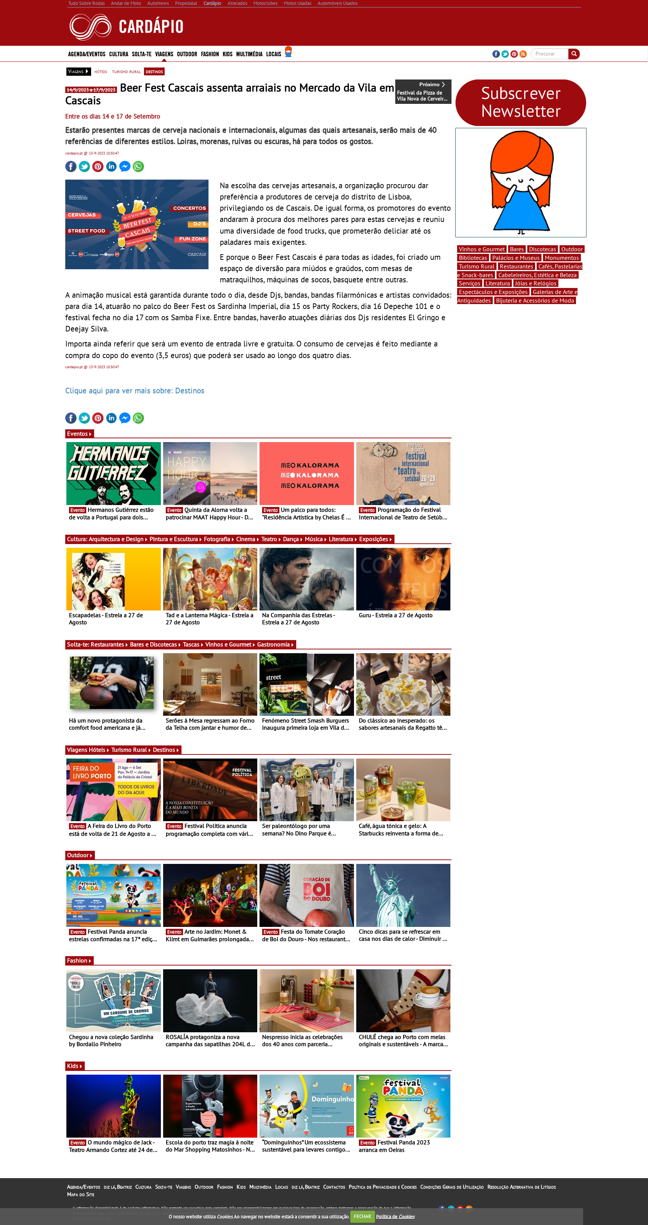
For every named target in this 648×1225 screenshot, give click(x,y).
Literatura (341, 539)
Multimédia (260, 1186)
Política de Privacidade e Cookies (383, 1186)
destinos (154, 71)
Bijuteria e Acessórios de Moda (535, 300)
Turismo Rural (129, 749)
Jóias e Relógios (535, 283)
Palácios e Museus (516, 257)
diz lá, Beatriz (118, 1186)
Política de (395, 1216)
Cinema (245, 539)
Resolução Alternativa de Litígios (522, 1186)
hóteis (100, 71)
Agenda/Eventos (86, 53)
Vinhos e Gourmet (228, 644)
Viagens (183, 1186)
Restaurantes (107, 644)
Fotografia (217, 539)
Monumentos (562, 257)
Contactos (334, 1186)
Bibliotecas (473, 257)
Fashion (210, 53)
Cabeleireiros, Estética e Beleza (537, 275)
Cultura (143, 1186)
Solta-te (163, 1186)
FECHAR (362, 1216)
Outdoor (187, 53)
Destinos (164, 749)
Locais (281, 1186)
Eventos (77, 433)
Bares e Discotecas (153, 644)
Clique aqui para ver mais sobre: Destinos (134, 390)
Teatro (269, 539)
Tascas (191, 644)
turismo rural (126, 71)
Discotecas (542, 249)
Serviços (469, 283)
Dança (291, 539)
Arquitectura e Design (116, 539)
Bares (517, 249)
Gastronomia (273, 644)
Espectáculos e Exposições (493, 291)
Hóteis (97, 749)
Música (314, 539)
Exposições (373, 539)
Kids (227, 53)
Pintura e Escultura (174, 539)
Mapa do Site (80, 1194)
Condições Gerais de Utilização (452, 1186)
